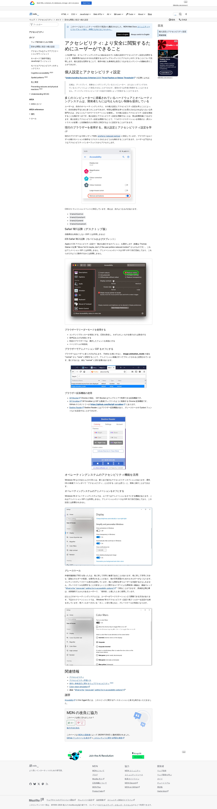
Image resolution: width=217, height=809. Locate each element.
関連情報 (162, 35)
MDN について (98, 771)
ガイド (32, 37)
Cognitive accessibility (40, 73)
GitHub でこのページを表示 (78, 738)
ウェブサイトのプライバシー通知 (60, 800)
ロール (33, 118)
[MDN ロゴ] (34, 766)
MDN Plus (96, 787)
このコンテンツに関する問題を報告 (107, 738)
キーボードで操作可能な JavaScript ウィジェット (41, 59)
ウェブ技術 (161, 771)
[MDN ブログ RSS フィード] (47, 784)
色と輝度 (34, 82)
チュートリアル (163, 783)
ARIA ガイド (36, 104)
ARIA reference (36, 109)
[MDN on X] (38, 784)
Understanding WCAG (40, 94)
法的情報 (99, 800)
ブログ (95, 775)
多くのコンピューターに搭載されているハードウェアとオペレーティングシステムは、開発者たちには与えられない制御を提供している (108, 99)
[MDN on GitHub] (30, 784)
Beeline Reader (75, 407)
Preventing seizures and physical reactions (44, 87)
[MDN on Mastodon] (42, 784)
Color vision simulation (78, 687)
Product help (97, 791)
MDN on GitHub (131, 787)
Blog (150, 14)
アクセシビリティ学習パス (80, 680)
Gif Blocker (74, 398)
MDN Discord (130, 783)
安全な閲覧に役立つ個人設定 (43, 46)
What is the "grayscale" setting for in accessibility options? (90, 588)
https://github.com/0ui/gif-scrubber (107, 404)
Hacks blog (162, 791)
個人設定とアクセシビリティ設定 (172, 31)
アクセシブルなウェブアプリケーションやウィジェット (44, 52)
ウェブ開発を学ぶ (164, 775)
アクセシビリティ (76, 677)
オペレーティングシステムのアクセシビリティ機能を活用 (101, 474)
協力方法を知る (73, 728)
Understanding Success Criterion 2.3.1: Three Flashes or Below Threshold (99, 78)
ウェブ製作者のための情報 (42, 42)
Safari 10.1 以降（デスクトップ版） (86, 229)
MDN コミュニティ (132, 771)
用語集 (160, 787)
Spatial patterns (37, 77)
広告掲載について (99, 783)
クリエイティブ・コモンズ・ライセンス (116, 805)
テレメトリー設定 (85, 800)
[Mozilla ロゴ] (36, 799)
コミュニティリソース (134, 775)
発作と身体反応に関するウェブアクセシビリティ (89, 683)
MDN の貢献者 (84, 735)
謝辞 (67, 695)
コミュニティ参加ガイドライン (120, 800)
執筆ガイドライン (132, 779)
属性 (33, 114)
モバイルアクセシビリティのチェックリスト (44, 67)
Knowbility (69, 700)
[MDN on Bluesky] (34, 784)
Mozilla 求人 (97, 779)
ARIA (31, 99)
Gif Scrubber (74, 401)
